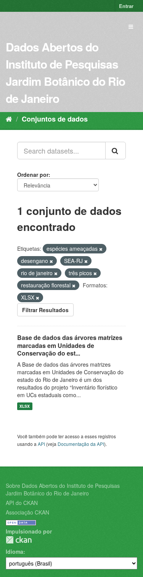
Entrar (126, 6)
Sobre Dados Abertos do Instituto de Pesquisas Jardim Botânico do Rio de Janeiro (63, 489)
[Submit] (115, 150)
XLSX (24, 406)
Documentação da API (81, 444)
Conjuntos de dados (55, 119)
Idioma (14, 551)
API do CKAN (22, 502)
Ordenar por (32, 174)
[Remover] (101, 249)
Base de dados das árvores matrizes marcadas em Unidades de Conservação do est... (69, 345)
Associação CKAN (27, 512)
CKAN (19, 540)
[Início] (9, 118)
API (41, 444)
